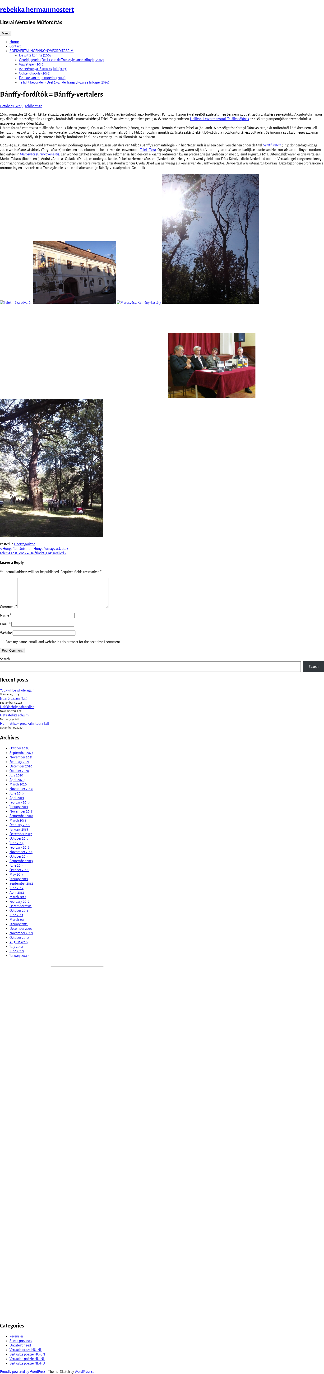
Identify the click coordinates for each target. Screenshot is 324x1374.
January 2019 (18, 807)
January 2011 (18, 924)
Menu (5, 33)
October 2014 (19, 870)
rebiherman (33, 106)
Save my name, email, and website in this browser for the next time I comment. (63, 642)
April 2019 (16, 798)
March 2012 (17, 897)
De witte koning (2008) (36, 55)
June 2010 (16, 951)
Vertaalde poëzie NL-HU (27, 1363)
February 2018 (19, 825)
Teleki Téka (148, 150)
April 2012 (16, 892)
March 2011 (17, 919)
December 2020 (20, 766)
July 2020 (16, 775)
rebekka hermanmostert (37, 9)
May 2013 (16, 874)
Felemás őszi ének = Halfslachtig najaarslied (33, 553)
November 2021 (20, 757)
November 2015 (20, 852)
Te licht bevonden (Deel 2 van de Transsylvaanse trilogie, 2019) (64, 82)
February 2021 (19, 762)
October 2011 (18, 910)
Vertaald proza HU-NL (25, 1350)
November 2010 (21, 933)
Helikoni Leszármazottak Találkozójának (219, 119)
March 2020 (18, 784)
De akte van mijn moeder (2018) (42, 78)
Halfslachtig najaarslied (17, 707)
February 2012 (19, 901)
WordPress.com (86, 1372)
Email (5, 624)
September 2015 (21, 861)
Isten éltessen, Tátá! (14, 699)
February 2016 (19, 847)
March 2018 (17, 820)
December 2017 (20, 834)
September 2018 (21, 816)
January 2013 (18, 879)
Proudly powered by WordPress (23, 1372)
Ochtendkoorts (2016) (35, 73)
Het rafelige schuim (14, 715)
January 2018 (18, 829)
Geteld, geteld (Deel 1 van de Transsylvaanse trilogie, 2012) (61, 60)
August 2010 (18, 942)
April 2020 (16, 780)
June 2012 (16, 888)
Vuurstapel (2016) (32, 64)
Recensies (16, 1336)
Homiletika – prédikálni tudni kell (24, 723)
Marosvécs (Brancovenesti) (39, 154)
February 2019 (19, 802)
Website (6, 633)
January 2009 (19, 956)
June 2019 (16, 793)
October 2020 (19, 771)
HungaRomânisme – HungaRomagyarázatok (34, 549)
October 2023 (19, 748)
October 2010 (19, 937)
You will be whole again (17, 690)
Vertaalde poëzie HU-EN (27, 1354)
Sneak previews (20, 1341)
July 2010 (16, 947)
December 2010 (20, 928)
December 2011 (20, 906)
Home (14, 42)
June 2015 (16, 865)
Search (5, 659)
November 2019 (21, 789)
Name (5, 615)
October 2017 (18, 838)
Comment (8, 607)
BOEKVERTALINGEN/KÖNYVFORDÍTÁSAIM (41, 51)
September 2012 (21, 883)
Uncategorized (24, 544)
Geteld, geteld (272, 145)
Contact (15, 46)
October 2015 (18, 856)
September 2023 (21, 753)
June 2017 (16, 843)
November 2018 (21, 811)
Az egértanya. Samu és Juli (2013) (43, 69)
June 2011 (16, 915)
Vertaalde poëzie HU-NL (27, 1359)
